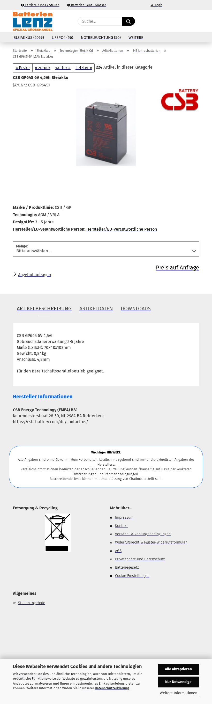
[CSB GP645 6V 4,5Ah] (106, 126)
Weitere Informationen (178, 693)
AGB (118, 551)
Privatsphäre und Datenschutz (140, 559)
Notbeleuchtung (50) (101, 37)
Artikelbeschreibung (44, 308)
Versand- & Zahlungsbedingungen (143, 534)
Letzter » (83, 67)
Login (157, 5)
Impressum (124, 517)
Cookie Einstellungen (132, 576)
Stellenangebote (31, 603)
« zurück (42, 67)
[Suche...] (128, 21)
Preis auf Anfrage (177, 267)
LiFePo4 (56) (62, 37)
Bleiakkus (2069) (28, 37)
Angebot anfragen (34, 274)
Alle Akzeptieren (178, 669)
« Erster (23, 67)
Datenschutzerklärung (112, 688)
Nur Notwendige (178, 682)
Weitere (135, 37)
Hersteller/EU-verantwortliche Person (121, 229)
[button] (174, 21)
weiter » (63, 67)
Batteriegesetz (127, 567)
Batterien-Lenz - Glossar (88, 5)
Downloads (136, 308)
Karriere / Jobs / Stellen (41, 5)
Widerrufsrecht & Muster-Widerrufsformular (151, 542)
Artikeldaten (96, 308)
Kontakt (121, 526)
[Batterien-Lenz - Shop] (32, 21)
